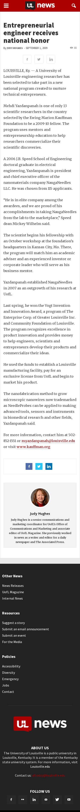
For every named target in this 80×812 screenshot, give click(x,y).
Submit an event (14, 635)
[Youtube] (69, 799)
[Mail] (46, 799)
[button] (74, 5)
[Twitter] (57, 799)
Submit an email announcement (25, 629)
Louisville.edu (40, 766)
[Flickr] (23, 799)
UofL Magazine (13, 592)
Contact (8, 691)
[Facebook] (11, 799)
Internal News (12, 598)
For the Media (12, 642)
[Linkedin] (34, 799)
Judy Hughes (15, 48)
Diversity (8, 672)
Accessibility (11, 666)
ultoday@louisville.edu (48, 775)
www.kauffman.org (33, 447)
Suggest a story (13, 623)
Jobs (5, 685)
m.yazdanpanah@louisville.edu (48, 441)
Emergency (10, 679)
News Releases (13, 585)
